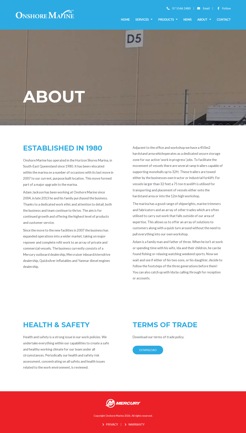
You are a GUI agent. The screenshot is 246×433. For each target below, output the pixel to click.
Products (166, 19)
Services (142, 19)
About (202, 19)
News (187, 19)
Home (125, 19)
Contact (224, 19)
